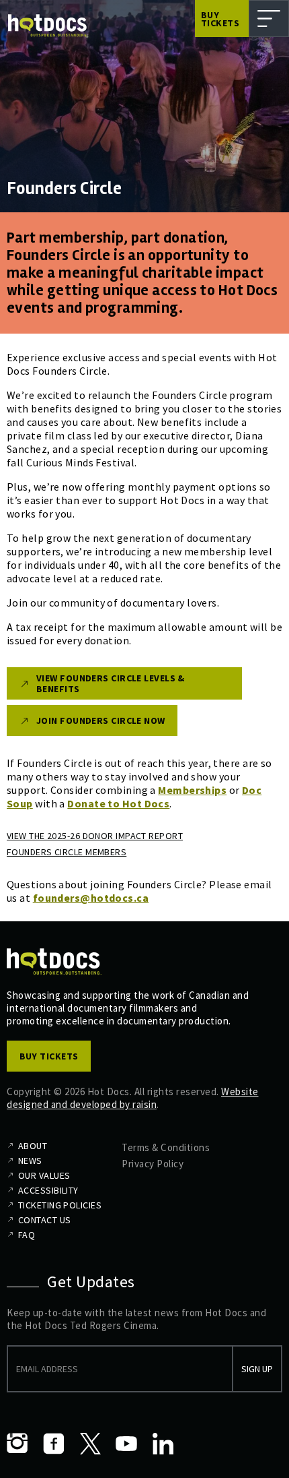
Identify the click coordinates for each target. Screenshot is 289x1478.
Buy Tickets (220, 19)
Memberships (192, 790)
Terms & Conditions (166, 1147)
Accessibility (48, 1190)
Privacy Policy (152, 1163)
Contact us (44, 1220)
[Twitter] (90, 1443)
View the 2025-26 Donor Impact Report (95, 835)
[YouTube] (126, 1443)
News (30, 1160)
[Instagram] (17, 1443)
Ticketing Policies (59, 1205)
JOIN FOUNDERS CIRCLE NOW (100, 720)
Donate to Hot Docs (118, 803)
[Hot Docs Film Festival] (48, 25)
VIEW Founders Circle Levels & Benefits (110, 683)
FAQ (26, 1234)
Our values (44, 1175)
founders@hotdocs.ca (91, 897)
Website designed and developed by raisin (133, 1098)
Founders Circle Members (66, 851)
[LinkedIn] (162, 1443)
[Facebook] (54, 1443)
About (32, 1145)
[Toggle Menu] (269, 18)
